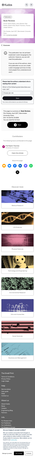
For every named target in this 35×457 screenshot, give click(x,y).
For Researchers (6, 421)
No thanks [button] (28, 453)
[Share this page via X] (17, 172)
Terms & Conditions (7, 377)
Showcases (6, 45)
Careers (4, 408)
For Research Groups (8, 427)
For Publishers (6, 423)
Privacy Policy (5, 379)
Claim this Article (17, 153)
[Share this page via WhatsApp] (31, 165)
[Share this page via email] (4, 165)
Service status (6, 389)
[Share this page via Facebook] (15, 165)
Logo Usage (5, 381)
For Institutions (6, 425)
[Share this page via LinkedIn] (20, 165)
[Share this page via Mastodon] (25, 165)
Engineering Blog (7, 410)
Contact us (5, 396)
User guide (4, 391)
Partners (4, 412)
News (3, 406)
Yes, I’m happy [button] (18, 453)
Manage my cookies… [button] (7, 453)
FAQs (3, 393)
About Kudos (5, 404)
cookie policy (14, 440)
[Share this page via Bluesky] (9, 165)
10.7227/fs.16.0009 (11, 35)
